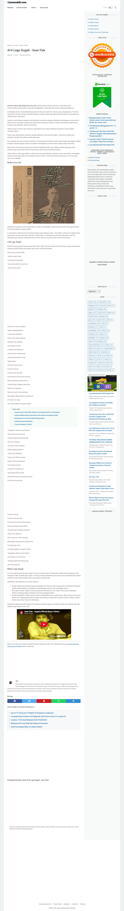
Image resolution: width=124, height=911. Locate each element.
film (110, 320)
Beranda (10, 7)
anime (109, 355)
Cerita (33, 7)
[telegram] (73, 701)
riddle (92, 348)
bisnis (111, 305)
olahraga (103, 316)
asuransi (92, 355)
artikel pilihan (94, 330)
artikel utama (104, 302)
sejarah (101, 320)
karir (100, 348)
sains (92, 341)
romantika (105, 352)
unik (99, 359)
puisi (101, 355)
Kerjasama (44, 7)
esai (102, 305)
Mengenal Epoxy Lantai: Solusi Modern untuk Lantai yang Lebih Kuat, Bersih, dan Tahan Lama (103, 120)
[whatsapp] (58, 701)
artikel (92, 302)
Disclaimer (66, 904)
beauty (108, 359)
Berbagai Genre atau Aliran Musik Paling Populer (29, 418)
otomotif (93, 316)
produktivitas (94, 323)
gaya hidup (109, 348)
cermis (92, 366)
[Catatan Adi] (18, 2)
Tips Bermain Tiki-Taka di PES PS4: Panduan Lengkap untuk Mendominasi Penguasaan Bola (103, 133)
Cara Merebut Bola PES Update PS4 (102, 145)
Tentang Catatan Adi (45, 904)
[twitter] (29, 701)
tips (103, 327)
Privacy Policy (57, 904)
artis (105, 323)
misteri (103, 334)
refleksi (92, 359)
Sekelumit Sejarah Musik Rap (23, 421)
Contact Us (75, 904)
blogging (93, 305)
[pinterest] (44, 701)
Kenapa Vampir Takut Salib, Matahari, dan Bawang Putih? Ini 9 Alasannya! (37, 412)
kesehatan (93, 327)
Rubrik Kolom (94, 19)
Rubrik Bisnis (94, 26)
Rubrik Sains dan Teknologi (99, 32)
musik (101, 362)
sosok (101, 312)
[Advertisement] (44, 27)
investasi (92, 362)
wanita (92, 370)
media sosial (93, 352)
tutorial (110, 370)
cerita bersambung (96, 345)
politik (92, 309)
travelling (93, 334)
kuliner (105, 330)
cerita (108, 366)
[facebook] (14, 701)
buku (109, 362)
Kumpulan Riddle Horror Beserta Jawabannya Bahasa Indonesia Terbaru (100, 465)
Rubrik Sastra (94, 22)
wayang (101, 370)
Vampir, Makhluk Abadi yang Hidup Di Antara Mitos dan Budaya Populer (36, 415)
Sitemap (82, 904)
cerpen (108, 345)
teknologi (102, 309)
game (92, 320)
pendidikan (93, 337)
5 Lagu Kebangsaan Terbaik (23, 424)
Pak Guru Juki (94, 477)
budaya (104, 337)
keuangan (101, 341)
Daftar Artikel (21, 7)
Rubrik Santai (94, 29)
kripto (100, 366)
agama (92, 312)
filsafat (111, 312)
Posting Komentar (24, 55)
